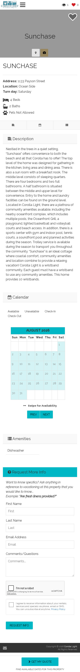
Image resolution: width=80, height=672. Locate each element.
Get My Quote (41, 661)
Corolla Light (70, 646)
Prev (33, 414)
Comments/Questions (22, 554)
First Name (14, 504)
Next (46, 414)
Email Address (16, 537)
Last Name (14, 520)
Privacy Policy (58, 609)
